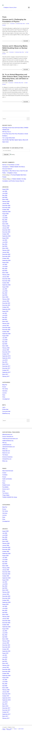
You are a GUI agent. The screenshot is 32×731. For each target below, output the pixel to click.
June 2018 (4, 360)
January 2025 (5, 228)
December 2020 (6, 327)
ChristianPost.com (6, 459)
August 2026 (5, 189)
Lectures (4, 393)
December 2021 (6, 303)
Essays (4, 386)
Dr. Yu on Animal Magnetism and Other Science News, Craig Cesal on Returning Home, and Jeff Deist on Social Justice (16, 77)
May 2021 (4, 317)
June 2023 (4, 266)
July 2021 (4, 313)
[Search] (25, 7)
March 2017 (5, 374)
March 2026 (5, 199)
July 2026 (4, 191)
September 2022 (6, 285)
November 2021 (6, 305)
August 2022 (5, 287)
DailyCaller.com (6, 450)
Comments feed (6, 411)
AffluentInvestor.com (7, 434)
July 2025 (4, 215)
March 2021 (5, 321)
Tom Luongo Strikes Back (8, 138)
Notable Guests (6, 485)
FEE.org (4, 442)
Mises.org (4, 461)
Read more (26, 41)
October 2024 (5, 234)
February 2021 (5, 323)
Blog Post (4, 384)
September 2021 (6, 309)
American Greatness (7, 457)
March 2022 (5, 297)
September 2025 (6, 211)
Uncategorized (5, 399)
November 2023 (6, 256)
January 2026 (5, 203)
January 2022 (5, 301)
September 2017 (6, 372)
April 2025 (4, 222)
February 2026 (5, 201)
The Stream (5, 455)
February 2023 (5, 274)
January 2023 (5, 276)
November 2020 (6, 329)
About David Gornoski (7, 470)
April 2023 (4, 270)
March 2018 (5, 364)
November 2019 (6, 352)
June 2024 (4, 242)
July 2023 (4, 264)
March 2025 (5, 224)
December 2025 (6, 205)
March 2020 (5, 346)
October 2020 (5, 331)
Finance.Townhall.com (7, 436)
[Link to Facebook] (22, 727)
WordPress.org (6, 413)
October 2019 (5, 354)
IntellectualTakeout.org (7, 440)
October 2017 (5, 370)
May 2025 (4, 219)
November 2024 (6, 232)
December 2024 (6, 230)
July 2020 (4, 337)
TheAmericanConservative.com (10, 438)
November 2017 (6, 368)
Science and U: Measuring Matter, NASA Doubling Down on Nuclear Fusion (15, 48)
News (21, 23)
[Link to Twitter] (24, 727)
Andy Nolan (5, 171)
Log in (3, 407)
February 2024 (5, 250)
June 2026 (4, 193)
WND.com (5, 448)
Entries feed (5, 409)
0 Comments (12, 23)
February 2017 (5, 376)
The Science (5, 493)
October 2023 (5, 258)
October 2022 (5, 283)
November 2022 (6, 280)
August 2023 (5, 262)
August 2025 (5, 213)
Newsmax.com (6, 453)
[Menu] (29, 7)
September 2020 (6, 333)
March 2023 (5, 272)
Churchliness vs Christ (13, 164)
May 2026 (4, 195)
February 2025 (5, 226)
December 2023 (6, 254)
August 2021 (5, 311)
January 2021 (5, 325)
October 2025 (5, 209)
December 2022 (6, 278)
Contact (4, 472)
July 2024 (4, 240)
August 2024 (5, 238)
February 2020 (5, 348)
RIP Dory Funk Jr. (6, 131)
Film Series (5, 388)
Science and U (6, 489)
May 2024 (4, 244)
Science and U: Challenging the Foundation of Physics (14, 20)
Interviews (18, 23)
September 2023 (6, 260)
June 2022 (4, 291)
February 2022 (5, 299)
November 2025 (6, 207)
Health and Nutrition (7, 479)
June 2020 (4, 339)
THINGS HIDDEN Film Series (9, 497)
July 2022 (4, 289)
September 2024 (6, 236)
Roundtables (5, 487)
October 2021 (5, 307)
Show (24, 23)
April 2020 (4, 344)
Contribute (4, 475)
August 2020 (5, 335)
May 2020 (4, 341)
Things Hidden (5, 495)
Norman (4, 164)
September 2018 (6, 358)
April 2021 (4, 319)
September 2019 (6, 356)
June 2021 (4, 315)
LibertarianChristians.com (8, 446)
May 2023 (4, 268)
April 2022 (4, 295)
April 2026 (4, 197)
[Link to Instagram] (26, 727)
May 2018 (4, 362)
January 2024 (5, 252)
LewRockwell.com (6, 444)
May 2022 (4, 293)
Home (3, 481)
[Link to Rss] (28, 727)
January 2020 (5, 350)
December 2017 (6, 366)
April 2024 (4, 246)
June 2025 (4, 217)
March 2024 (5, 248)
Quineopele (5, 166)
